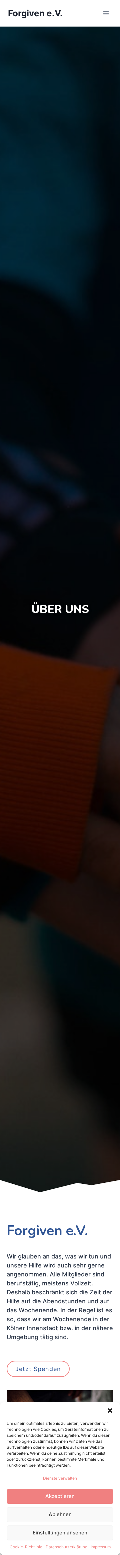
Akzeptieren (60, 1496)
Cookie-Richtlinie (26, 1546)
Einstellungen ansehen (60, 1532)
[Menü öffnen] (106, 13)
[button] (110, 1410)
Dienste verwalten (60, 1478)
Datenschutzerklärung (66, 1546)
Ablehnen (60, 1514)
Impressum (101, 1546)
